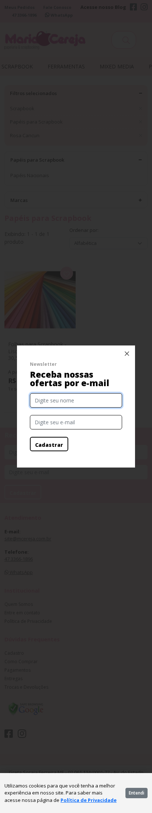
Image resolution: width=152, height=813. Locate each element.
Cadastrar (49, 444)
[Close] (127, 353)
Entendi (136, 793)
